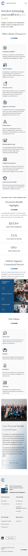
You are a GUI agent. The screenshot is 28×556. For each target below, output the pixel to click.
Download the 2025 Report (17, 492)
